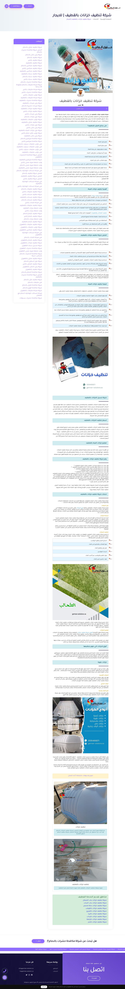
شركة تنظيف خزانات (97, 196)
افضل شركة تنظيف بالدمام (32, 173)
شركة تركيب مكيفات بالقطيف (31, 120)
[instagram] (29, 975)
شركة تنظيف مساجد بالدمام (32, 200)
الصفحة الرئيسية (105, 19)
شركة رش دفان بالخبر (34, 128)
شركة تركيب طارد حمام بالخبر (32, 133)
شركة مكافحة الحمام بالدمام (32, 272)
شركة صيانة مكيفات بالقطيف (31, 98)
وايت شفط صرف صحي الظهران (30, 251)
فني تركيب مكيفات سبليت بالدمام (30, 144)
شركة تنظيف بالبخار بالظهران (31, 240)
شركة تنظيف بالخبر (35, 60)
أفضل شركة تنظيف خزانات (85, 632)
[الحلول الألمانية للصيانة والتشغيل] (112, 6)
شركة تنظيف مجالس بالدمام (31, 66)
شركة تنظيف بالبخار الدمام (32, 214)
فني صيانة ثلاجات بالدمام (33, 237)
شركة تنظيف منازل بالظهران (31, 259)
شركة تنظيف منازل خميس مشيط (78, 949)
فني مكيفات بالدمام (35, 282)
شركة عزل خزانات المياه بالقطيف (30, 130)
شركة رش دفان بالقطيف (33, 136)
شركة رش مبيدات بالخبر (33, 114)
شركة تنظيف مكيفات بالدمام (31, 189)
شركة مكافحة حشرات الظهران (31, 248)
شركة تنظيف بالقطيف (34, 63)
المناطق (55, 968)
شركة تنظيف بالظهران (34, 269)
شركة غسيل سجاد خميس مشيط (54, 949)
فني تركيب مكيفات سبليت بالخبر (30, 150)
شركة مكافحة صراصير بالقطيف (30, 160)
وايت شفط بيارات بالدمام (33, 219)
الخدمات (29, 6)
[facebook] (32, 975)
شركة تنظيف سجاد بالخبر (33, 79)
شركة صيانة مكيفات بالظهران (31, 291)
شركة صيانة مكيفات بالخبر (32, 90)
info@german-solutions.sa (26, 968)
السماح (44, 986)
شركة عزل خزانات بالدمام (33, 117)
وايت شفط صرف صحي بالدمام (31, 165)
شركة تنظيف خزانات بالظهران (31, 243)
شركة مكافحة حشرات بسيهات (31, 298)
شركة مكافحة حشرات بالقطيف (30, 100)
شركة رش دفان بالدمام (34, 55)
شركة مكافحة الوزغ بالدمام (32, 288)
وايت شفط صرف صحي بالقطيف (30, 168)
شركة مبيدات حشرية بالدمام (32, 106)
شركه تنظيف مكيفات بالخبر (32, 192)
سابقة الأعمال (16, 6)
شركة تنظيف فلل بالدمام (33, 280)
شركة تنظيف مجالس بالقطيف (31, 71)
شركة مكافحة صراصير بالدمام (31, 139)
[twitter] (26, 975)
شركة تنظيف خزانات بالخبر (32, 111)
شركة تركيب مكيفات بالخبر (32, 95)
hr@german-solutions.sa (26, 971)
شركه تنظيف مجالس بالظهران (30, 230)
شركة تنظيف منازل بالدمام (32, 47)
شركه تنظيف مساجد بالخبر (32, 195)
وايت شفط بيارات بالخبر (33, 211)
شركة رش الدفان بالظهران (32, 267)
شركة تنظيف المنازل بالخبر (32, 264)
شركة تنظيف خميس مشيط (101, 949)
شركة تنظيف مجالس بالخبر (32, 68)
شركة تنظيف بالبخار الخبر (33, 216)
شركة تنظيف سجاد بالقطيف (31, 74)
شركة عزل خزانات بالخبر (34, 125)
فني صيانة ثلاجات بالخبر (33, 203)
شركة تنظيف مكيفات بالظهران (31, 224)
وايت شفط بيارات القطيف (32, 208)
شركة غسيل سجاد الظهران (32, 246)
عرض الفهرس (80, 108)
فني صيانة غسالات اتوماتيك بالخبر (30, 186)
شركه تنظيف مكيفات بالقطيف (31, 205)
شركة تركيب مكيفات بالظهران (31, 227)
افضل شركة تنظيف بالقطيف (31, 176)
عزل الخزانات (79, 508)
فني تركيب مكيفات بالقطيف (32, 152)
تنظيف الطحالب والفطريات (99, 213)
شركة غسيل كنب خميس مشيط (29, 949)
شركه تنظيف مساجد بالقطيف (31, 197)
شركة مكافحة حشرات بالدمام (31, 82)
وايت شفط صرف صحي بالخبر (31, 162)
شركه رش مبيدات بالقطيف (32, 103)
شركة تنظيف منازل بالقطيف (31, 122)
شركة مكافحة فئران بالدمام (32, 285)
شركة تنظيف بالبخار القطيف (32, 222)
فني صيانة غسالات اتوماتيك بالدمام (29, 171)
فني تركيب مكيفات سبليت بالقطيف (29, 147)
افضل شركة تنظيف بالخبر (32, 179)
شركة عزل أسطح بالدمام (33, 261)
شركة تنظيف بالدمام (34, 58)
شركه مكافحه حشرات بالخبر (32, 92)
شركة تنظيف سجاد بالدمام (32, 77)
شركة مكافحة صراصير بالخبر (32, 141)
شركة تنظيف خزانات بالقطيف (31, 109)
